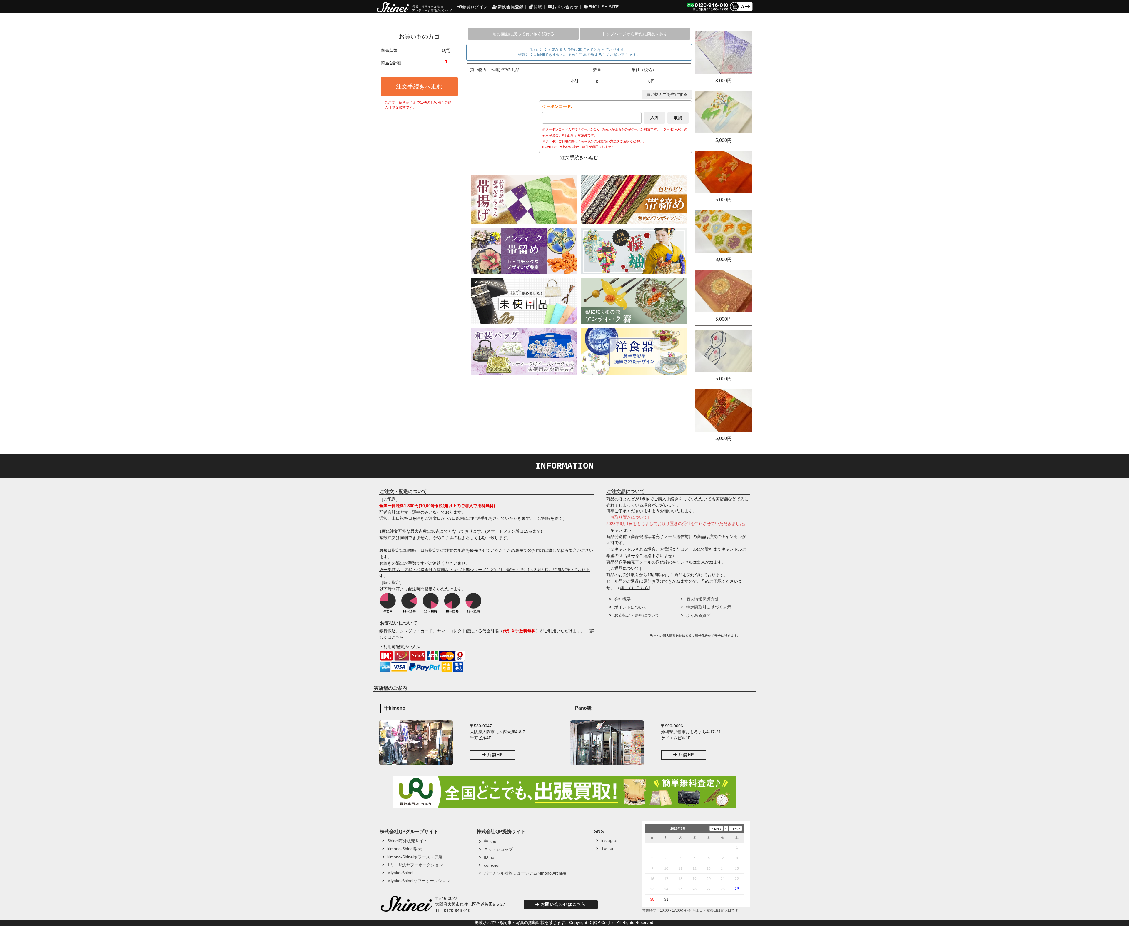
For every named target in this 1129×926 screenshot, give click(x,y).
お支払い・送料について (636, 615)
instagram (610, 840)
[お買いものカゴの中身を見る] (741, 10)
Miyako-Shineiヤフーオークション (418, 881)
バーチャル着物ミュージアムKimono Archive (525, 873)
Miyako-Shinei (400, 873)
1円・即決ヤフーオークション (415, 865)
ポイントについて (630, 607)
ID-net (489, 857)
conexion (492, 865)
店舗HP (495, 755)
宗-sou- (491, 841)
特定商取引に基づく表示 (708, 607)
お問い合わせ (565, 6)
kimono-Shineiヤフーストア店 (414, 857)
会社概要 (622, 599)
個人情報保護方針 (702, 599)
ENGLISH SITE (603, 6)
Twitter (607, 848)
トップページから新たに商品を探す (635, 33)
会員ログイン (475, 6)
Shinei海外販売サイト (407, 841)
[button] (627, 637)
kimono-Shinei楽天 (404, 849)
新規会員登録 (511, 6)
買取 (538, 6)
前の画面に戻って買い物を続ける (523, 33)
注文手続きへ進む (419, 86)
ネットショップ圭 (500, 849)
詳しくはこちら (634, 588)
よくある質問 (698, 615)
